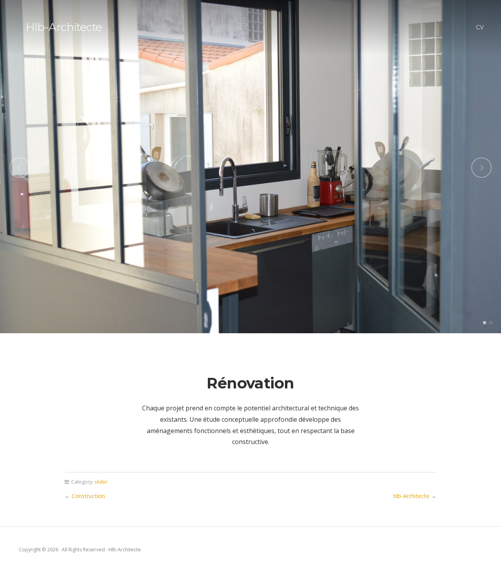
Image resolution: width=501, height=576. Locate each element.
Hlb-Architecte (64, 27)
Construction (88, 496)
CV (480, 27)
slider (101, 481)
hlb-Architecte (411, 496)
